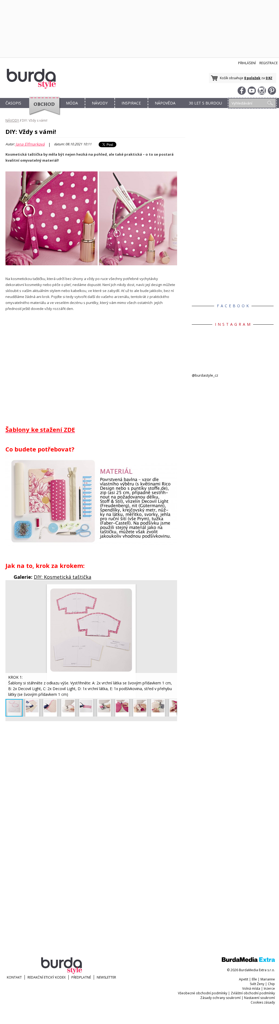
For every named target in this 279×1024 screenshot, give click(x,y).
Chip (271, 984)
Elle (254, 979)
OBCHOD (42, 109)
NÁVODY (100, 103)
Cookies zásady (263, 1002)
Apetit (243, 979)
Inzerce (269, 988)
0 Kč (269, 78)
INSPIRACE (131, 103)
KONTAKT (14, 977)
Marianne (267, 979)
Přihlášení (247, 63)
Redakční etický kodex (47, 977)
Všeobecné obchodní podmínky (202, 993)
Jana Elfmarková (30, 144)
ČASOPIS (13, 103)
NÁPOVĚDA (165, 103)
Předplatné (81, 977)
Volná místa (251, 988)
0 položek (252, 78)
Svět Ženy (257, 984)
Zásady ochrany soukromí (220, 997)
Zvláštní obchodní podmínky (253, 993)
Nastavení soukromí (259, 997)
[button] (172, 589)
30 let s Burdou (205, 103)
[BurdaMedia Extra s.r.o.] (248, 960)
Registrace (268, 63)
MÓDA (72, 103)
